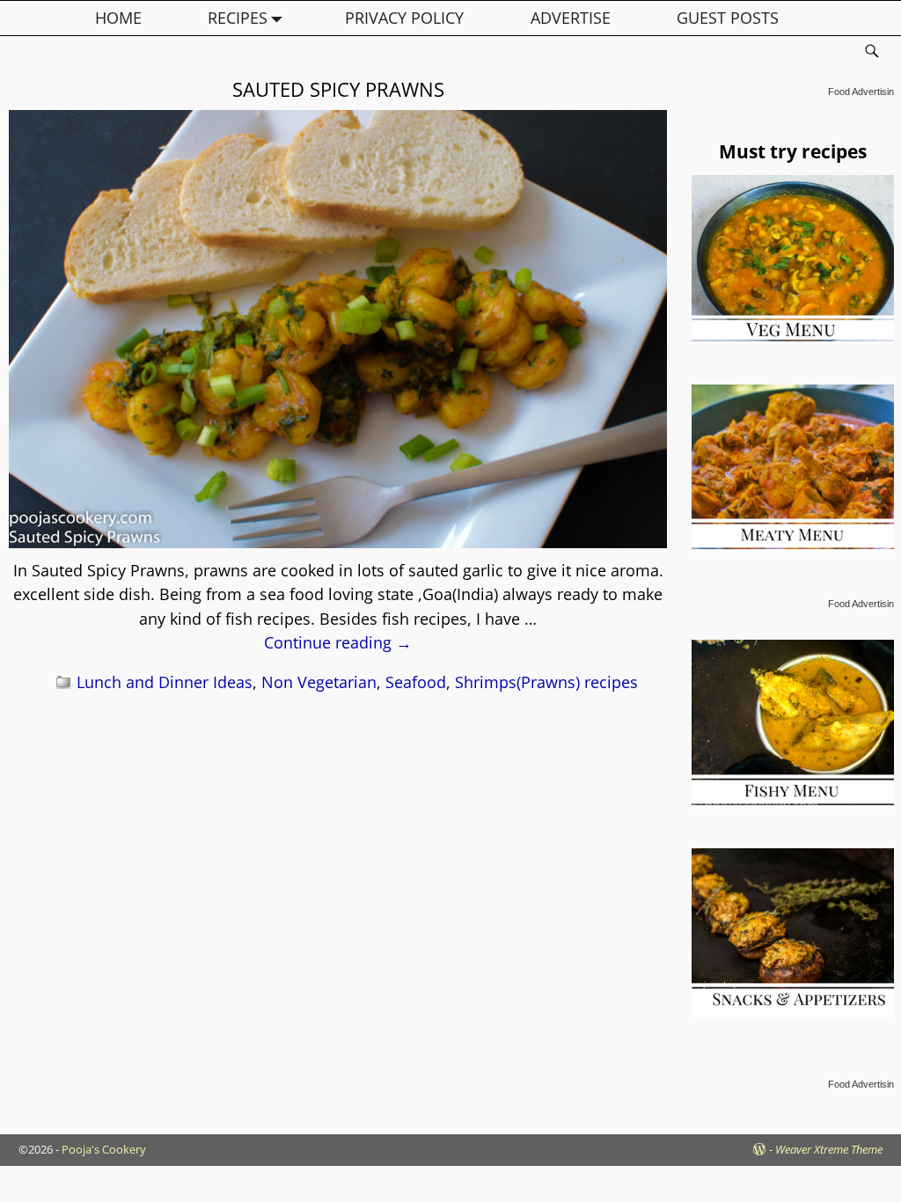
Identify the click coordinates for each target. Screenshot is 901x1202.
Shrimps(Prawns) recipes (546, 682)
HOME (118, 17)
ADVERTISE (571, 17)
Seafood (415, 682)
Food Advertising (863, 91)
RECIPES (237, 17)
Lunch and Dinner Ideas (165, 682)
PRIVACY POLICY (404, 17)
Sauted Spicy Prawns (338, 89)
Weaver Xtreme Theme (829, 1149)
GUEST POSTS (728, 17)
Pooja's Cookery (104, 1149)
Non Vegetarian (319, 682)
